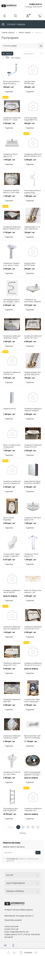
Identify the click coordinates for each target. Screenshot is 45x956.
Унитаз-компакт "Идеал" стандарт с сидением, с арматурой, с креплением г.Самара (11, 555)
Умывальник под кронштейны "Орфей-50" (32, 300)
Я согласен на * (22, 860)
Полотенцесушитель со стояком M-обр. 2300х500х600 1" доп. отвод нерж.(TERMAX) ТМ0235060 (32, 192)
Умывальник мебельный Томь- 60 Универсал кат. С (11, 483)
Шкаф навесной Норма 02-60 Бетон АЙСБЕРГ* (32, 482)
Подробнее (9, 92)
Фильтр (9, 54)
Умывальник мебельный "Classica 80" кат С (33, 809)
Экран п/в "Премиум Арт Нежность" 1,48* (33, 591)
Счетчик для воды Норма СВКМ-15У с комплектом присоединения (31, 119)
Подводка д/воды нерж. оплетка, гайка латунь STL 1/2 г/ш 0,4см (32, 373)
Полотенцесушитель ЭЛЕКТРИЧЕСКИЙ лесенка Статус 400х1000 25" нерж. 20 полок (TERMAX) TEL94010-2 (11, 810)
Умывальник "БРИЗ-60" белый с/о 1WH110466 (11, 191)
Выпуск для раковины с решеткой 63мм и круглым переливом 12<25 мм (11, 83)
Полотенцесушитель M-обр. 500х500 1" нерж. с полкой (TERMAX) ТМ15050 (11, 301)
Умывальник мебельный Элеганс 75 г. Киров (11, 119)
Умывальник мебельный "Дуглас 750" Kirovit (33, 337)
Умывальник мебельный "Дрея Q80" (11, 700)
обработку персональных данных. (22, 860)
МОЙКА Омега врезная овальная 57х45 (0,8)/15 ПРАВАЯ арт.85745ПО (32, 773)
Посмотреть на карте (13, 920)
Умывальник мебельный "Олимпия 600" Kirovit (33, 628)
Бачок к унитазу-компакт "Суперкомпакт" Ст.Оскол (12, 446)
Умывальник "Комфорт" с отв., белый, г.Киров (11, 264)
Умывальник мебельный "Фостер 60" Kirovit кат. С (33, 664)
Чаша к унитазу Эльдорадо (8, 519)
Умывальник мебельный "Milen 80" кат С (11, 373)
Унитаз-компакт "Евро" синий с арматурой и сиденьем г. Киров (32, 701)
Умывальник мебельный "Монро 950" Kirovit (11, 664)
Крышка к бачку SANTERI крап (29, 82)
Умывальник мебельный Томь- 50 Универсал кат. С (11, 628)
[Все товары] (6, 57)
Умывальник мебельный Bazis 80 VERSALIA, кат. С (33, 155)
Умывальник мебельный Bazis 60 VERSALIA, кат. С (12, 228)
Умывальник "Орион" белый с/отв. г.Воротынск (10, 155)
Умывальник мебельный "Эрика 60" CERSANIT (33, 410)
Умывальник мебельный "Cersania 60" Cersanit (11, 337)
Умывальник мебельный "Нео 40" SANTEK (11, 591)
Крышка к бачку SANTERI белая (29, 264)
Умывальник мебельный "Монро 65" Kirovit (33, 446)
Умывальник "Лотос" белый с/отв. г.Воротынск (31, 555)
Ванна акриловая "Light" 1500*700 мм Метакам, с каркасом (33, 737)
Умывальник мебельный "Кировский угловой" (11, 737)
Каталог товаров (16, 24)
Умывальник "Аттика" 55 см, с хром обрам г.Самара (11, 773)
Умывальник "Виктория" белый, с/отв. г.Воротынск (32, 519)
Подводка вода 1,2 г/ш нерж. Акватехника (32, 228)
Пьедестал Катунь (9, 409)
